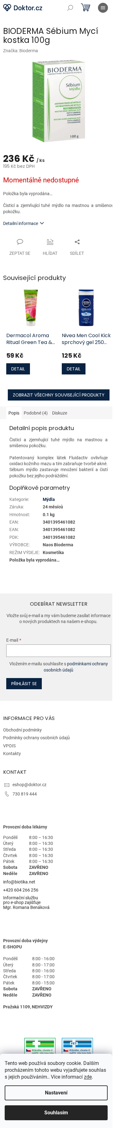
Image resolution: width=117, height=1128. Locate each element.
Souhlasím (56, 1113)
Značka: (20, 50)
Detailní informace (20, 223)
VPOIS (9, 745)
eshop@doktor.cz (29, 784)
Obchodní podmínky (22, 729)
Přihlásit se (24, 684)
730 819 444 (24, 793)
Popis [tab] (13, 412)
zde (88, 1077)
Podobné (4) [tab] (36, 412)
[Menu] (103, 8)
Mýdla (49, 499)
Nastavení (56, 1093)
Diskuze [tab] (59, 412)
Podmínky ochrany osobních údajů (36, 737)
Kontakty (12, 753)
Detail (18, 369)
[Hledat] (70, 8)
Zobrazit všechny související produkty (59, 395)
